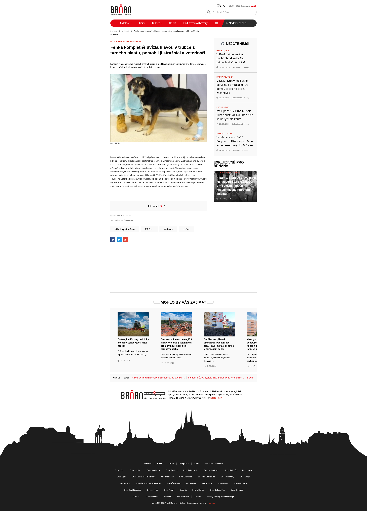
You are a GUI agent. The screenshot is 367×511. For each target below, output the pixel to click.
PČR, (218, 107)
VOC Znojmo (227, 134)
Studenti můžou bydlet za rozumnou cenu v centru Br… (216, 377)
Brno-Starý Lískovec (132, 490)
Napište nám (216, 398)
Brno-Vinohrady (153, 470)
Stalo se (113, 31)
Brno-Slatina (223, 483)
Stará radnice (233, 173)
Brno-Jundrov (135, 470)
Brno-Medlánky (167, 477)
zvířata (186, 229)
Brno (227, 51)
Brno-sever (191, 483)
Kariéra (198, 497)
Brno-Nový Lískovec (206, 477)
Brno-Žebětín (231, 470)
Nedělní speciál (238, 23)
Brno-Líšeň (121, 477)
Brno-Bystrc (125, 483)
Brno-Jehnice (152, 490)
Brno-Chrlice (207, 483)
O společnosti (152, 497)
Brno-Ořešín (245, 477)
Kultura (156, 23)
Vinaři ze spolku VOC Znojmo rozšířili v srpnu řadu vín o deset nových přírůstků (234, 141)
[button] (112, 239)
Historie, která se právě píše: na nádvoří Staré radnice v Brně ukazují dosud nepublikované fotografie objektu (236, 185)
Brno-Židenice (237, 490)
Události (125, 23)
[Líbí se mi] (161, 206)
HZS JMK (225, 107)
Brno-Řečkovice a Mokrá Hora (148, 483)
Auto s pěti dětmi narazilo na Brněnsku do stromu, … (158, 377)
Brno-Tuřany (169, 490)
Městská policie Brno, (121, 41)
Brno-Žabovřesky (190, 470)
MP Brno (136, 41)
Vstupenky (184, 464)
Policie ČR (228, 77)
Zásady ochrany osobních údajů (220, 497)
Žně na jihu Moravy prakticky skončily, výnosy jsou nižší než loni (133, 342)
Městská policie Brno (125, 229)
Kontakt (136, 497)
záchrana (168, 229)
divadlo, (220, 51)
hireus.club (211, 503)
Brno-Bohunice (185, 477)
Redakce (167, 497)
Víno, (218, 134)
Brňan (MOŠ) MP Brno (124, 220)
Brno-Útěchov (198, 490)
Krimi (142, 23)
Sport (172, 23)
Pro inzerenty (183, 497)
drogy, (219, 77)
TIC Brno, (221, 173)
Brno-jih (183, 490)
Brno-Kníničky (172, 470)
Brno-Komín (247, 470)
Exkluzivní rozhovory (195, 23)
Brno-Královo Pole (217, 490)
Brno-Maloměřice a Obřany (143, 477)
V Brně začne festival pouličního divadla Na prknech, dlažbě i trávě (230, 58)
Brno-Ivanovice (240, 483)
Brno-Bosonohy (227, 477)
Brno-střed (119, 470)
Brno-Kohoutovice (212, 470)
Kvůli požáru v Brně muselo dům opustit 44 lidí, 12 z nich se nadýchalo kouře (234, 115)
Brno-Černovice (173, 483)
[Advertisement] (158, 268)
